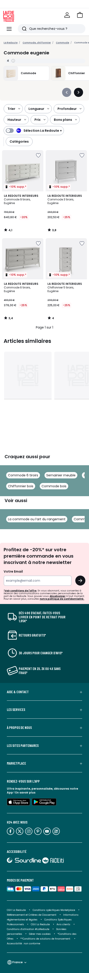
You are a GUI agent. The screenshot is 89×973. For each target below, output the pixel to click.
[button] (79, 15)
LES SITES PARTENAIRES (23, 745)
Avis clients (63, 924)
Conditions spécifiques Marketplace (54, 910)
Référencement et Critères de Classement (31, 915)
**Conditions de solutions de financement (45, 938)
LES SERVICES (16, 710)
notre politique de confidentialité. (62, 599)
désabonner (57, 596)
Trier (11, 108)
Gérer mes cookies (40, 934)
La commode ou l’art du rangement (36, 519)
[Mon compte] (67, 15)
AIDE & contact (18, 692)
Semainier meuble (61, 475)
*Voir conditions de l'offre (20, 590)
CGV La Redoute (16, 910)
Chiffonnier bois (20, 486)
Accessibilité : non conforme (23, 943)
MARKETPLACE (16, 763)
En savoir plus (25, 792)
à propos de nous (19, 727)
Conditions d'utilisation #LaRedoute (28, 929)
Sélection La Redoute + (43, 130)
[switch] (34, 130)
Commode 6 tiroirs (23, 475)
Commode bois (54, 486)
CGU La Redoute (40, 924)
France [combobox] (17, 962)
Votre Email (13, 571)
